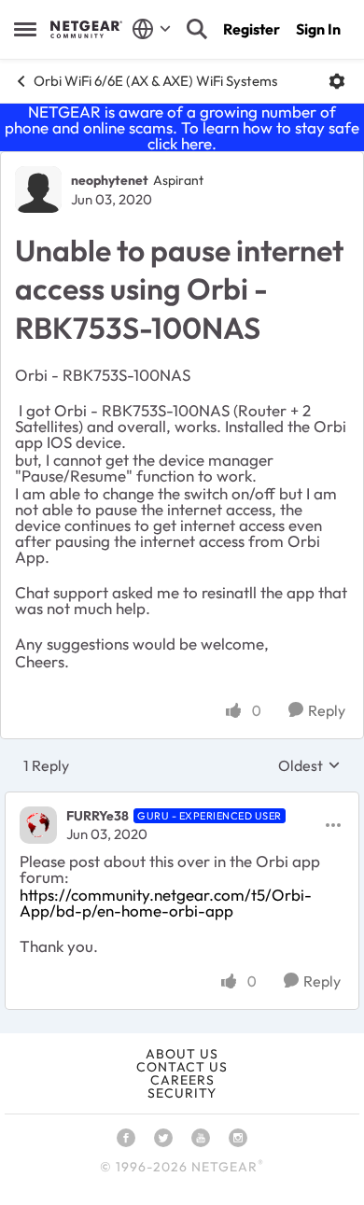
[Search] (197, 29)
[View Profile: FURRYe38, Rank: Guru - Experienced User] (38, 825)
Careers (182, 1080)
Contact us (182, 1066)
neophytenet (109, 180)
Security (182, 1093)
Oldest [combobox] (309, 765)
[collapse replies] (182, 801)
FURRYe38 (97, 815)
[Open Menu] (337, 81)
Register (251, 29)
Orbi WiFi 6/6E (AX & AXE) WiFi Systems (155, 81)
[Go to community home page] (86, 29)
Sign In (318, 29)
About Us (182, 1053)
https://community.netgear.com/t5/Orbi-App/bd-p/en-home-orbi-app (166, 902)
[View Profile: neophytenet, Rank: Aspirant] (38, 189)
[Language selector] (151, 29)
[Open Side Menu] (25, 29)
